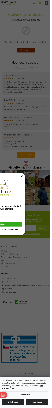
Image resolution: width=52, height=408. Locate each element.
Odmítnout (13, 402)
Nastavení (25, 394)
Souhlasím (37, 402)
